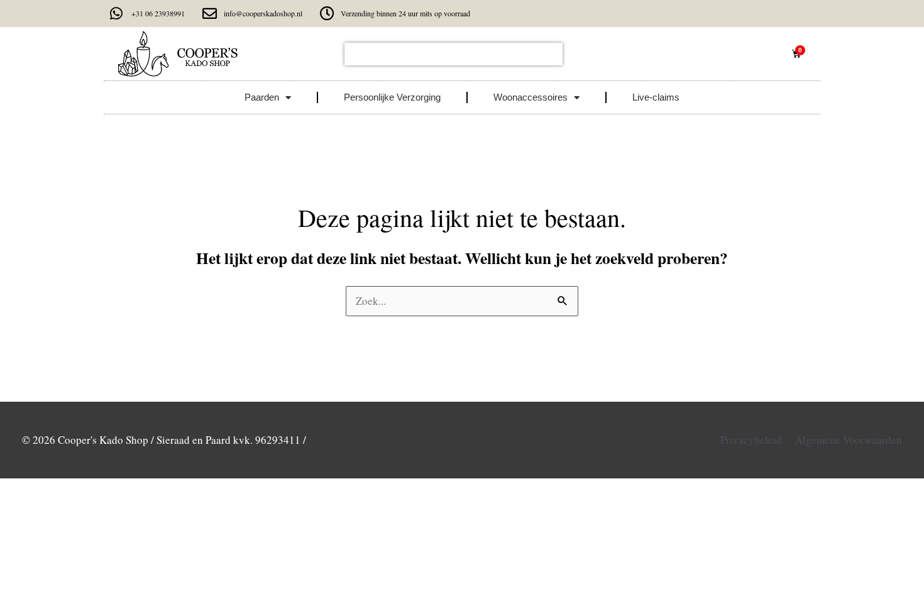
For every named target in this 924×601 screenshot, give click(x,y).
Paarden (262, 97)
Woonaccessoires (530, 97)
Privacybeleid (751, 440)
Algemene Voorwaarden (848, 440)
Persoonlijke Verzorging (392, 97)
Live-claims (655, 97)
